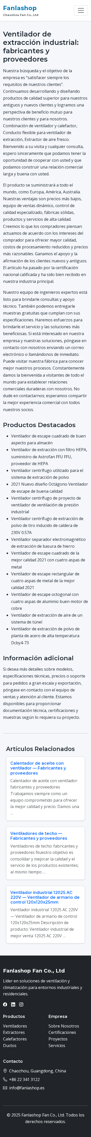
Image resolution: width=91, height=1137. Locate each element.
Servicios (57, 1045)
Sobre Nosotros (64, 1026)
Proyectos (58, 1039)
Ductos (9, 1045)
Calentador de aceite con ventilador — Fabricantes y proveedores (38, 768)
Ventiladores (15, 1026)
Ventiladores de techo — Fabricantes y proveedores (38, 836)
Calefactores (15, 1039)
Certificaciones (62, 1032)
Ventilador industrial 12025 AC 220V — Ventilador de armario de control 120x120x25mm (45, 897)
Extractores (14, 1032)
